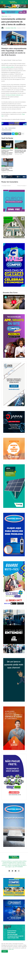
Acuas (9, 16)
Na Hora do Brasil (12, 128)
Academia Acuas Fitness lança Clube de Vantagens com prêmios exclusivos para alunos (7, 152)
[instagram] (19, 871)
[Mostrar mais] (22, 134)
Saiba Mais (11, 949)
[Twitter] (13, 134)
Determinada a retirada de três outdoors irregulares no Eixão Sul (7, 169)
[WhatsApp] (16, 134)
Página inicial (4, 16)
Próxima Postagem (21, 185)
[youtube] (15, 871)
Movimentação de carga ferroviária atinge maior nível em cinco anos (20, 151)
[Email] (19, 134)
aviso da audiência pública (7, 67)
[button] (2, 2)
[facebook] (9, 871)
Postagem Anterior (6, 185)
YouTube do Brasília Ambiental (13, 95)
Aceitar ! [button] (4, 951)
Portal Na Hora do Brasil (6, 129)
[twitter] (12, 871)
